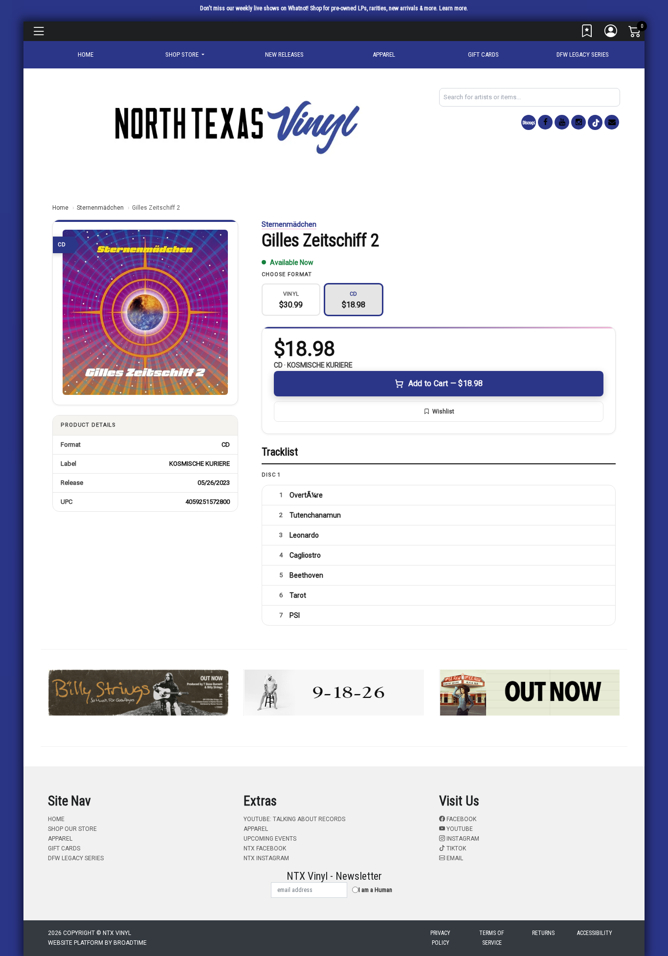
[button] (184, 55)
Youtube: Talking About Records (294, 819)
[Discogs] (528, 122)
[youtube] (562, 122)
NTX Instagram (266, 858)
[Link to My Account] (611, 33)
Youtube (459, 829)
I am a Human (375, 889)
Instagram (462, 838)
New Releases (284, 54)
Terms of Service (491, 938)
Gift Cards (483, 54)
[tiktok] (595, 122)
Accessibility (594, 933)
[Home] (236, 126)
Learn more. (453, 8)
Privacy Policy (440, 938)
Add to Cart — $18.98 (445, 383)
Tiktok (455, 848)
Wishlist (443, 411)
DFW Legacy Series (583, 54)
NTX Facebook (265, 848)
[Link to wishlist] (587, 33)
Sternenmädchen (100, 207)
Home (60, 207)
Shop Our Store (72, 829)
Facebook (460, 819)
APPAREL (384, 54)
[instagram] (578, 122)
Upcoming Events (270, 838)
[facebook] (545, 122)
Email (454, 858)
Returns (543, 933)
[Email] (611, 122)
